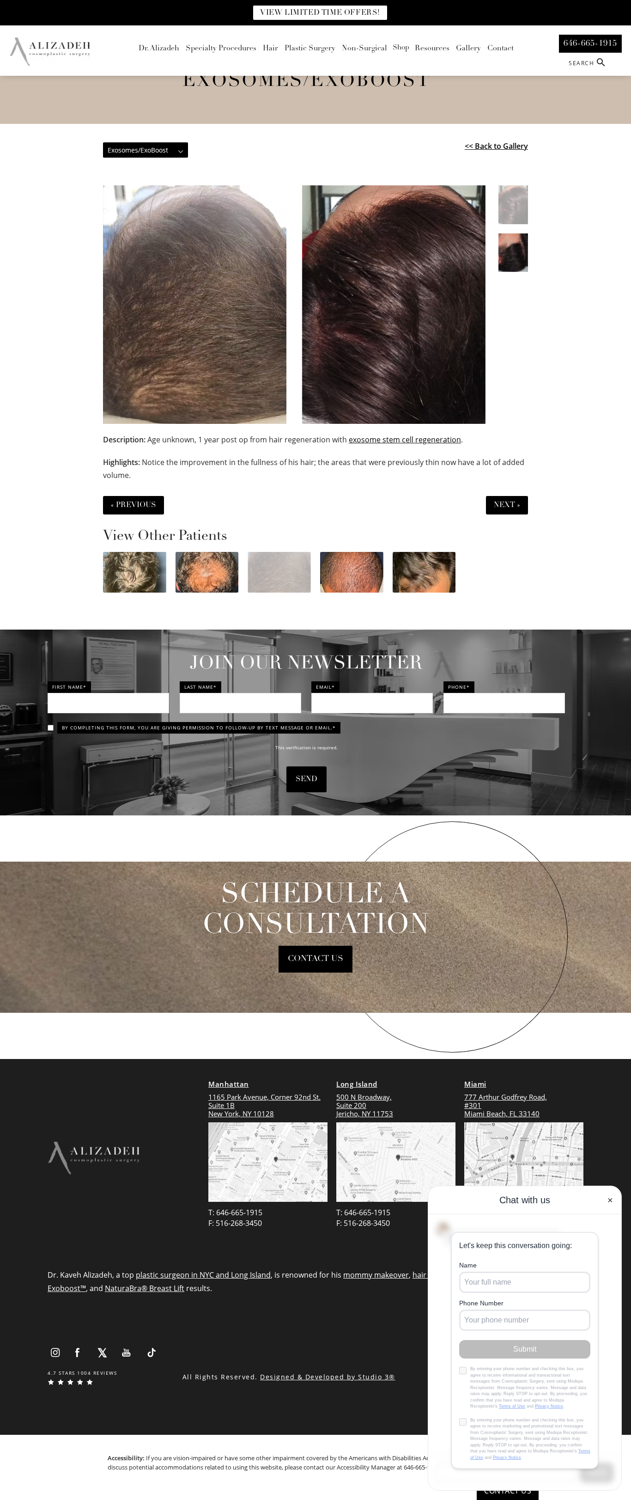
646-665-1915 (422, 1467)
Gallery (468, 48)
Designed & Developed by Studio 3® (327, 1376)
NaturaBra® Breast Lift (144, 1288)
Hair (270, 48)
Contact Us (315, 959)
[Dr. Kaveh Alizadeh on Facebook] (78, 1353)
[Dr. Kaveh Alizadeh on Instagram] (55, 1353)
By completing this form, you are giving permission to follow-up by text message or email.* (199, 727)
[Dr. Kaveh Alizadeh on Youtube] (127, 1353)
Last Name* (200, 687)
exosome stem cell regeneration (405, 440)
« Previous (133, 505)
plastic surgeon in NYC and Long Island (203, 1275)
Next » (507, 505)
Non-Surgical (364, 48)
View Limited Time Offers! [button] (320, 13)
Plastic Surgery (310, 48)
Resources (432, 48)
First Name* (69, 687)
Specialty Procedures (221, 48)
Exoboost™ (67, 1288)
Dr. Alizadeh (159, 48)
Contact (500, 48)
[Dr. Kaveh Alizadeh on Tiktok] (151, 1353)
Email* (325, 687)
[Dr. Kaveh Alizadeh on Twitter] (102, 1353)
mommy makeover (376, 1275)
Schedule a (315, 911)
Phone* (459, 687)
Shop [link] (401, 47)
